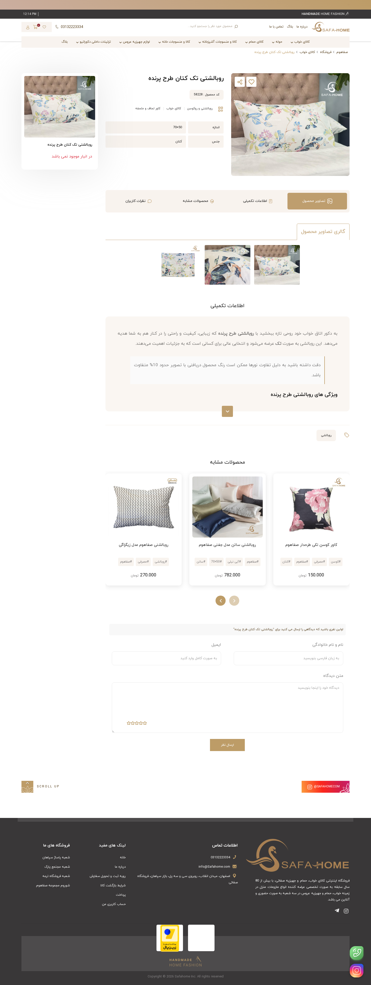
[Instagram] (346, 911)
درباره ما (302, 26)
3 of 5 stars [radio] (137, 724)
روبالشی (326, 435)
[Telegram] (337, 911)
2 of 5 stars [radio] (141, 724)
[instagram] (356, 970)
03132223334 (220, 857)
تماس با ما (276, 26)
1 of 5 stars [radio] (145, 724)
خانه (123, 857)
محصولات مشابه (195, 201)
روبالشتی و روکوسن (200, 109)
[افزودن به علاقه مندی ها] (251, 83)
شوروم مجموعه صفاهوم (53, 885)
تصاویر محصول (313, 201)
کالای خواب (307, 52)
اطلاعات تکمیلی (255, 201)
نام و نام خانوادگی (327, 645)
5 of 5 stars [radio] (129, 724)
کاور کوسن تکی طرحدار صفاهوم (311, 545)
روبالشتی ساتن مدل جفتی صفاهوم (227, 545)
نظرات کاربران (135, 201)
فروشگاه (325, 52)
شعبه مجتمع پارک (57, 867)
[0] (35, 27)
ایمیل (216, 645)
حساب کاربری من (114, 904)
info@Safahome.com (214, 867)
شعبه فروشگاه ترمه (56, 876)
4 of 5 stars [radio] (133, 724)
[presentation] (234, 601)
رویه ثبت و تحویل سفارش (108, 876)
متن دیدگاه (333, 676)
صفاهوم (342, 52)
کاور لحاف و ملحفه (147, 109)
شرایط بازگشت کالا (113, 885)
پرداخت (121, 895)
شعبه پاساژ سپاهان (56, 857)
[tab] (317, 201)
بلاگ (290, 26)
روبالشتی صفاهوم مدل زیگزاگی (143, 545)
